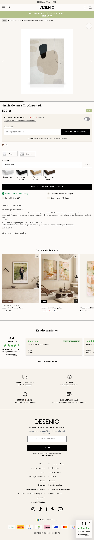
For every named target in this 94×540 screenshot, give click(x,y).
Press (43, 472)
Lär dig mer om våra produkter (14, 233)
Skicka (47, 447)
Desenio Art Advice (56, 464)
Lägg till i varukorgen (47, 186)
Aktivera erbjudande (75, 132)
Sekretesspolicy (61, 138)
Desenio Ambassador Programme (32, 493)
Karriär (43, 481)
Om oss (42, 464)
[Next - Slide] (91, 61)
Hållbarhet (41, 485)
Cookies (51, 481)
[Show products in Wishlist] (85, 7)
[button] (87, 165)
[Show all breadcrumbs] (4, 20)
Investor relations (38, 468)
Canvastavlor (15, 20)
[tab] (12, 101)
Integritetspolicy (55, 485)
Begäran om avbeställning (59, 489)
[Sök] (9, 7)
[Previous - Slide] (3, 61)
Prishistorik (8, 127)
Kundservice (53, 468)
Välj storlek (7, 160)
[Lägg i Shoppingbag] (76, 301)
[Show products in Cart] (90, 7)
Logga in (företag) (38, 502)
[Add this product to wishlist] (89, 26)
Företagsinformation (37, 477)
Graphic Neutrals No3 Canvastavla (38, 20)
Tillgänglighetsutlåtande (36, 489)
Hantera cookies (55, 493)
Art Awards (41, 498)
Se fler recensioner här (47, 361)
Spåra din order (54, 472)
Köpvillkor (52, 477)
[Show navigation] (3, 7)
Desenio (54, 533)
